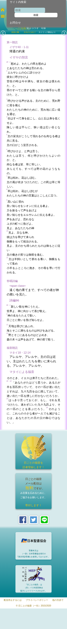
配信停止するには (13, 600)
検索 (36, 15)
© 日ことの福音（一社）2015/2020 (33, 606)
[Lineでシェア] (44, 519)
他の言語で (57, 600)
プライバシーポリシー (37, 600)
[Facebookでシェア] (23, 519)
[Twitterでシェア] (33, 519)
